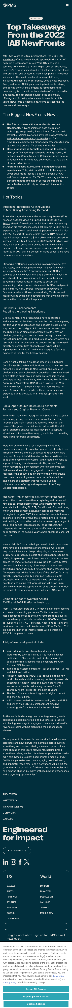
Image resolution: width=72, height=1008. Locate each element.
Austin (10, 891)
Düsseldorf (47, 897)
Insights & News (13, 806)
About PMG (10, 794)
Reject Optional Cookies (36, 996)
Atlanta (11, 902)
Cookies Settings (36, 1004)
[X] (26, 862)
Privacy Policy (10, 982)
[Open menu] (67, 5)
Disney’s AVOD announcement (30, 271)
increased (33, 226)
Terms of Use (58, 976)
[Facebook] (20, 862)
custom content (29, 668)
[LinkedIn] (5, 862)
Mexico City (46, 913)
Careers (8, 818)
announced (13, 682)
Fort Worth (13, 897)
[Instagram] (13, 862)
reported (7, 251)
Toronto (45, 907)
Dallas (11, 886)
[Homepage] (9, 5)
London (44, 886)
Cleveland (13, 918)
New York (12, 907)
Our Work (9, 812)
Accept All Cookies (36, 989)
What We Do (10, 800)
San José (45, 902)
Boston (11, 913)
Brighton (45, 891)
